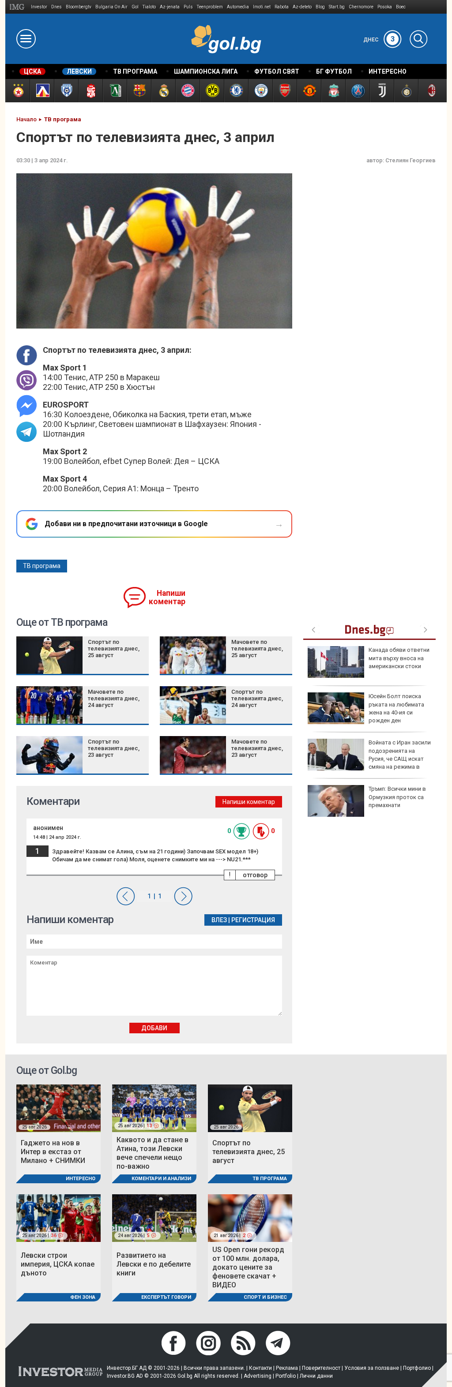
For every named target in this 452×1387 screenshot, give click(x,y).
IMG (18, 7)
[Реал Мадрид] (163, 90)
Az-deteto (302, 6)
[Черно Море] (66, 90)
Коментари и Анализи (161, 1178)
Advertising (257, 1376)
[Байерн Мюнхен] (187, 90)
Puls (188, 6)
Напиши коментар (167, 597)
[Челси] (236, 90)
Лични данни (316, 1376)
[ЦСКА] (17, 90)
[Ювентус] (381, 90)
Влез (219, 919)
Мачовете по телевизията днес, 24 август (113, 698)
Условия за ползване (371, 1368)
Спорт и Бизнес (265, 1297)
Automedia (238, 6)
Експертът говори (166, 1297)
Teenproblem (210, 6)
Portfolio (285, 1376)
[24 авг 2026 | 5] (154, 1217)
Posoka (384, 6)
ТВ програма (41, 565)
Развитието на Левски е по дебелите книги (154, 1264)
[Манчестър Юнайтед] (309, 90)
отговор (255, 875)
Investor (39, 6)
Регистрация (253, 919)
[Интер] (406, 90)
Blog (320, 6)
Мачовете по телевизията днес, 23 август (257, 748)
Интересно (80, 1178)
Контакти (260, 1368)
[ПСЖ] (357, 90)
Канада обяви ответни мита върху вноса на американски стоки (399, 658)
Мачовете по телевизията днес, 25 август (257, 648)
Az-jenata (170, 6)
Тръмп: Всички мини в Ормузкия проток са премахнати (397, 796)
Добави (154, 1028)
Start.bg (337, 6)
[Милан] (430, 90)
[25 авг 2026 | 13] (154, 1108)
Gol (135, 6)
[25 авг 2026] (58, 1108)
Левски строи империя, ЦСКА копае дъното (57, 1264)
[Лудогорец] (114, 90)
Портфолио (417, 1368)
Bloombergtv (78, 6)
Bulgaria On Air (111, 6)
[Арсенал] (284, 90)
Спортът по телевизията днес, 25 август (113, 648)
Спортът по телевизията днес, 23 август (113, 748)
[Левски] (42, 90)
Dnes (56, 6)
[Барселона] (139, 90)
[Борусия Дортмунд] (212, 90)
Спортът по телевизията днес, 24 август (257, 698)
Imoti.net (262, 6)
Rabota (282, 6)
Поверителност (321, 1368)
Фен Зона (82, 1297)
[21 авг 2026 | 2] (250, 1217)
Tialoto (149, 6)
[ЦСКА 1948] (90, 90)
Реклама (287, 1368)
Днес (379, 40)
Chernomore (361, 6)
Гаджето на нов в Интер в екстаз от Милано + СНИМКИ (53, 1152)
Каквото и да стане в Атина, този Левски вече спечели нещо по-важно (152, 1153)
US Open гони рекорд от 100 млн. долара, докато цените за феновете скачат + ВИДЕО (248, 1267)
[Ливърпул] (333, 90)
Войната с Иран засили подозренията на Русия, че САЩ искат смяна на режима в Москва (369, 758)
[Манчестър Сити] (260, 90)
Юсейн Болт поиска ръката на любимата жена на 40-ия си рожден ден (396, 708)
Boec (401, 6)
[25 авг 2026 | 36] (58, 1217)
